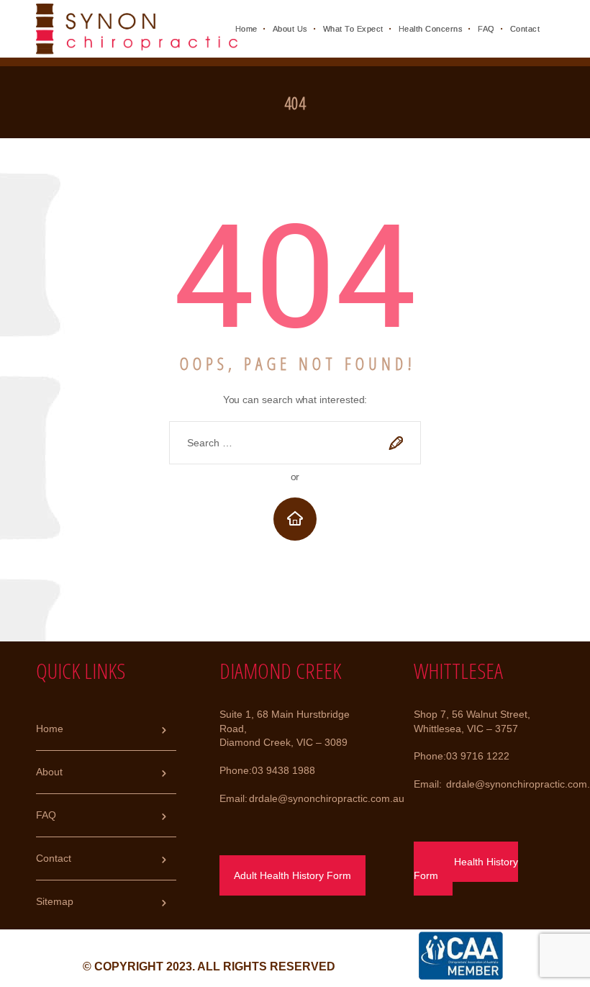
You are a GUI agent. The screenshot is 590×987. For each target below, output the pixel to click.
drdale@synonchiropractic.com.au (326, 798)
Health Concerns (431, 28)
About (49, 772)
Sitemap (54, 901)
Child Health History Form (466, 869)
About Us (290, 28)
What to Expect (353, 28)
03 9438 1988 (283, 770)
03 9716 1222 (477, 756)
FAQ (486, 28)
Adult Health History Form (292, 875)
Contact (525, 28)
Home (246, 28)
